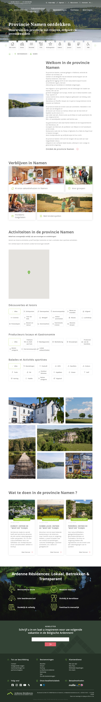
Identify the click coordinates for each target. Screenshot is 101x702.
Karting (15, 378)
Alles (15, 311)
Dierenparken (44, 311)
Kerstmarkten (44, 324)
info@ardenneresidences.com (71, 692)
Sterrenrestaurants (29, 349)
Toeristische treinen (59, 324)
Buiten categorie (15, 349)
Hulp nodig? (51, 2)
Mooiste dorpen (72, 324)
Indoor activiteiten (59, 318)
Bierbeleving (59, 342)
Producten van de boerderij (87, 342)
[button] (6, 45)
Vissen (73, 372)
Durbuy (42, 668)
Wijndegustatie (44, 342)
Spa (41, 674)
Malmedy (43, 672)
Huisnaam (85, 2)
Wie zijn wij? (73, 664)
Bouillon (42, 664)
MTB (59, 366)
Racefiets (73, 366)
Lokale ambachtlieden (44, 349)
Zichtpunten (30, 311)
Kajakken (59, 372)
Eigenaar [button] (61, 2)
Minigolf (44, 318)
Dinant (42, 666)
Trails (16, 372)
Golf (87, 372)
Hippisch (59, 378)
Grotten (16, 318)
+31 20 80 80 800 (27, 2)
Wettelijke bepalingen (76, 668)
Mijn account (74, 2)
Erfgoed (87, 311)
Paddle (30, 378)
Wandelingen (30, 366)
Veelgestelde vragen (17, 666)
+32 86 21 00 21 (14, 2)
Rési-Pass (72, 666)
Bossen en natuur (29, 324)
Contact (13, 664)
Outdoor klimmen (44, 372)
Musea (73, 318)
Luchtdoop (87, 318)
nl (90, 2)
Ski (30, 372)
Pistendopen (15, 324)
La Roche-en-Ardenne (47, 670)
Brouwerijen (73, 342)
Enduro (87, 366)
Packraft (44, 366)
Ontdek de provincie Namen (60, 149)
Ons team (72, 670)
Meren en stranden (72, 311)
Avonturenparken (58, 311)
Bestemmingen (59, 10)
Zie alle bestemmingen (47, 676)
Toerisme (74, 10)
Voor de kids (29, 318)
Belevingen (87, 10)
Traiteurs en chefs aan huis (30, 342)
